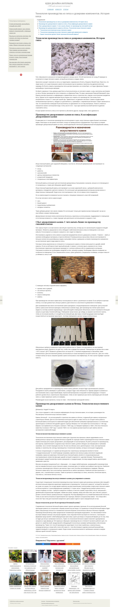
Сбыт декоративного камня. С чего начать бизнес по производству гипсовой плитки (65, 26)
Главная (50, 9)
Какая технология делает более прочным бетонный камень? (59, 34)
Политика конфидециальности (47, 603)
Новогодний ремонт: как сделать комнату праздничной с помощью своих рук (20, 31)
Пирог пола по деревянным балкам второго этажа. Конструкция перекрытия (20, 57)
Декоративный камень (56, 535)
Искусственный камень (90, 535)
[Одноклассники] (72, 544)
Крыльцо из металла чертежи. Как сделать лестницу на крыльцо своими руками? (20, 38)
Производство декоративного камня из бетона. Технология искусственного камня (65, 28)
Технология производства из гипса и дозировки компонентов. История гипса (63, 22)
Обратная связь (76, 601)
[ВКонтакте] (43, 544)
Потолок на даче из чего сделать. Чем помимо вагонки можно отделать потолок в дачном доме (19, 50)
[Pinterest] (58, 544)
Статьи (65, 9)
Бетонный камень (44, 537)
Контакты (43, 601)
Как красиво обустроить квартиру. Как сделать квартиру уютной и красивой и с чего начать (20, 64)
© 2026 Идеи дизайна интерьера (17, 601)
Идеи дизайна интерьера (59, 3)
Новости (58, 9)
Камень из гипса (65, 535)
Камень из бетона (81, 535)
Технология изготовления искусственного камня (55, 30)
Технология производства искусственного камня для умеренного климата (64, 32)
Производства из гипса (46, 535)
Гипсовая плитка (72, 535)
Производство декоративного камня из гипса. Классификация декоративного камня (65, 24)
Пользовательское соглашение (52, 601)
